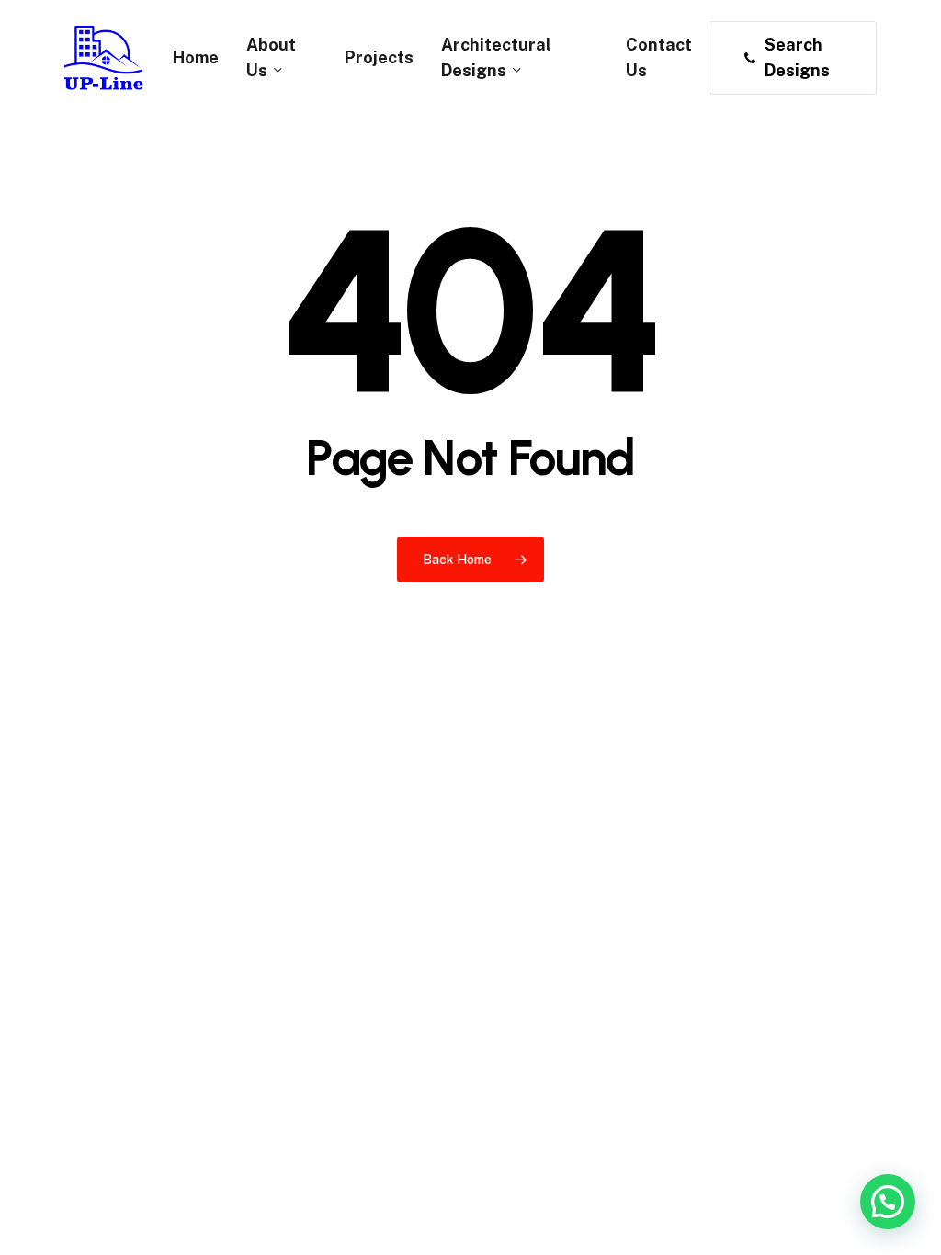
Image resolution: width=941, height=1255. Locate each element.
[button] (887, 1201)
